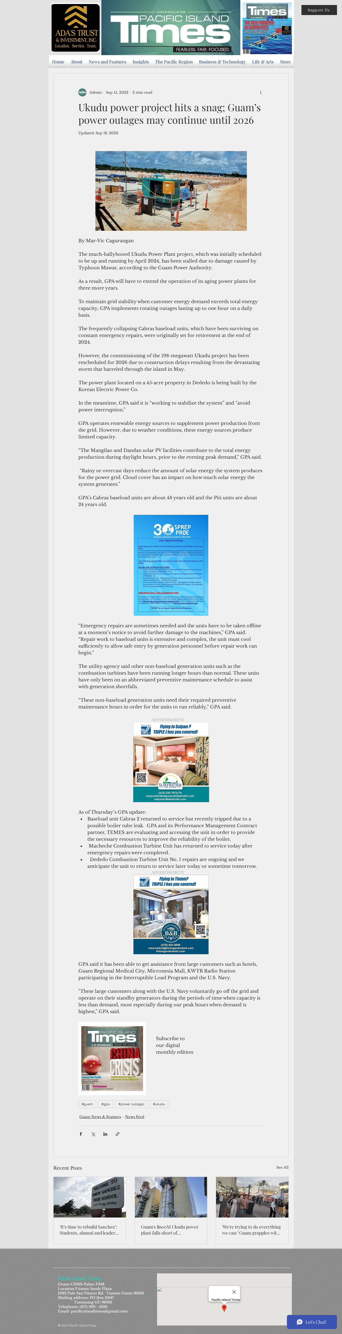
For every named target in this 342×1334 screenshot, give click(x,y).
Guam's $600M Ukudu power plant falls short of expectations (170, 1230)
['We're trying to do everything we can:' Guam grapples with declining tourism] (252, 1197)
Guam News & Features (100, 1117)
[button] (319, 10)
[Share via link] (117, 1134)
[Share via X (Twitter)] (93, 1134)
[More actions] (261, 92)
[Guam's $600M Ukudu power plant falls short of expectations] (171, 1197)
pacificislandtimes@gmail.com (99, 1311)
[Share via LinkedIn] (105, 1134)
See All (282, 1167)
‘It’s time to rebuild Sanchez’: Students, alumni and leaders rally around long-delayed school (88, 1230)
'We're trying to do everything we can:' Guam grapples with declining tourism (251, 1230)
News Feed (134, 1117)
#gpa (105, 1104)
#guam (87, 1104)
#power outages (131, 1104)
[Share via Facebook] (80, 1134)
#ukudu (159, 1104)
